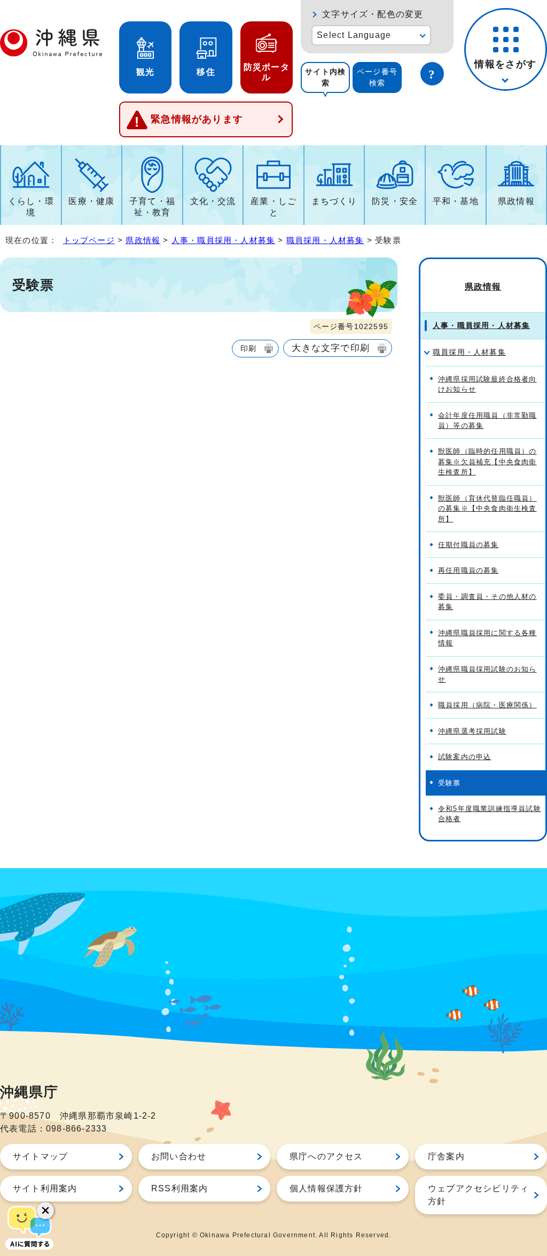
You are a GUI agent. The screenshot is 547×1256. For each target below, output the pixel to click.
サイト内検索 (325, 77)
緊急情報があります (197, 119)
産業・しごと (273, 207)
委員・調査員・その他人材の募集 (487, 601)
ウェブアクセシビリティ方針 (478, 1195)
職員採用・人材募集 (325, 240)
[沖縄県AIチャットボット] (29, 1227)
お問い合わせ (178, 1156)
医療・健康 (91, 201)
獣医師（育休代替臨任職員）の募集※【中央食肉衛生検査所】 (487, 508)
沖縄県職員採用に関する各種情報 (487, 638)
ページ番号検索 (377, 77)
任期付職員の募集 (468, 545)
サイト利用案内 (45, 1188)
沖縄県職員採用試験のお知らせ (487, 674)
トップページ (89, 240)
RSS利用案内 (179, 1188)
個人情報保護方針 (326, 1188)
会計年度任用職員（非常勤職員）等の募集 (487, 420)
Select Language (354, 35)
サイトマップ (40, 1156)
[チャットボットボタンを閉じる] (45, 1210)
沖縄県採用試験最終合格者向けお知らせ (487, 384)
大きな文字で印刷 (331, 347)
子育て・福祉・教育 (152, 207)
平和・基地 (456, 201)
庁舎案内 (446, 1156)
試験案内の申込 (464, 757)
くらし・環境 (31, 207)
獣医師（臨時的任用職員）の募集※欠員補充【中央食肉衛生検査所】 (487, 461)
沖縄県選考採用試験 (472, 731)
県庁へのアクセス (326, 1156)
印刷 (248, 348)
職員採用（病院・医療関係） (487, 705)
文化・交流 (213, 201)
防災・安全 (395, 201)
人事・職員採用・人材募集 (223, 240)
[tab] (325, 77)
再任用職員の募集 (468, 570)
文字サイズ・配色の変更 (372, 14)
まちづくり (334, 201)
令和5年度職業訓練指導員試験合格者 (489, 814)
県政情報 (516, 201)
